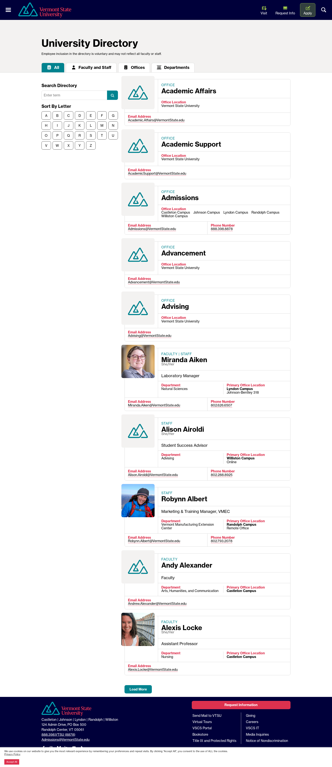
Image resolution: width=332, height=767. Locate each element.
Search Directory (59, 85)
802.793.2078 (221, 541)
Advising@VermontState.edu (149, 336)
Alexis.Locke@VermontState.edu (153, 669)
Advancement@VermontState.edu (154, 282)
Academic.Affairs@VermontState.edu (156, 120)
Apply (307, 13)
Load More (138, 689)
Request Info (285, 13)
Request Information (241, 705)
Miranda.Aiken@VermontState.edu (154, 405)
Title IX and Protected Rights (214, 741)
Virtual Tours (202, 722)
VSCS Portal (202, 728)
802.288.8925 (221, 475)
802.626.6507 (221, 405)
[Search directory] (112, 95)
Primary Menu (8, 10)
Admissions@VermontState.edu (152, 229)
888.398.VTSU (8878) (58, 735)
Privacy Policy (12, 754)
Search (324, 10)
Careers (252, 722)
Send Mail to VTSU (207, 716)
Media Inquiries (257, 734)
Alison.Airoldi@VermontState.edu (153, 475)
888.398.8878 (222, 229)
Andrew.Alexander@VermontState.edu (157, 604)
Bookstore (200, 734)
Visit (264, 13)
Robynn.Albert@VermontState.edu (154, 541)
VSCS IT (252, 728)
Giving (250, 716)
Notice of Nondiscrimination (267, 741)
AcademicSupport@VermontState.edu (157, 173)
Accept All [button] (11, 761)
